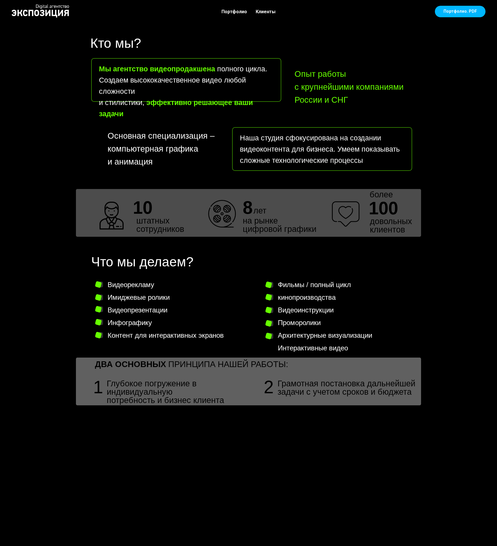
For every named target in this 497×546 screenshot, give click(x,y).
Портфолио (234, 11)
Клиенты (266, 11)
